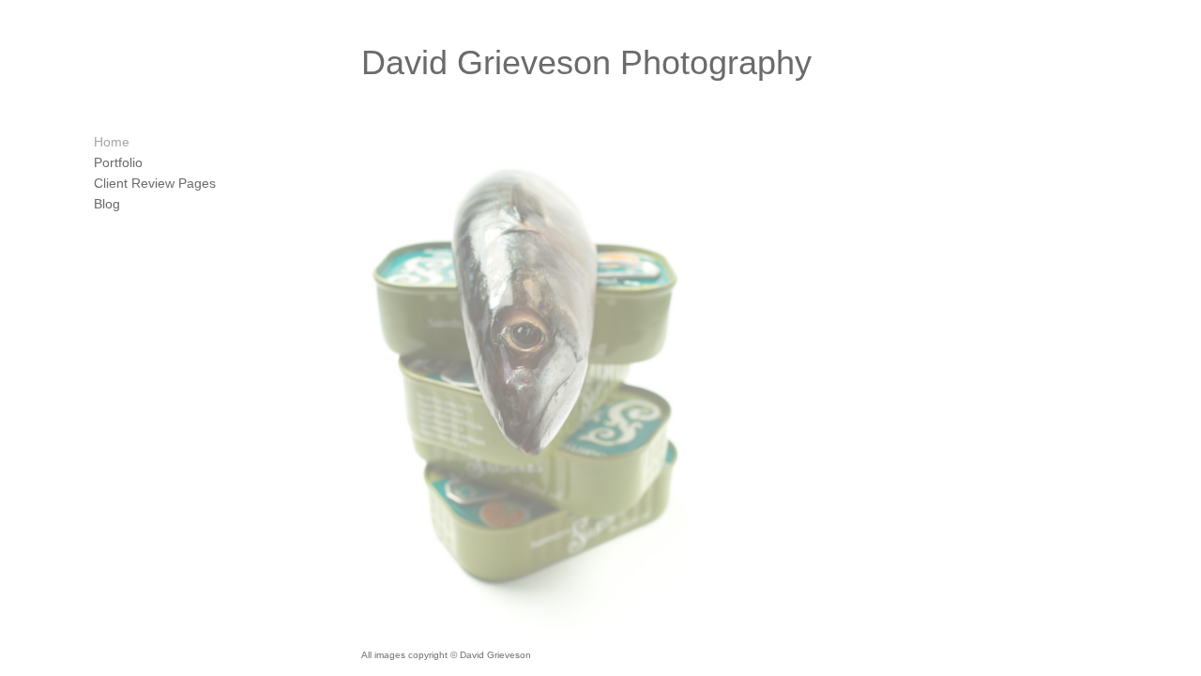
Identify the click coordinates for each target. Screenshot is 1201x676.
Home (111, 141)
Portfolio (118, 162)
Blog (107, 203)
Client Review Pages (155, 183)
